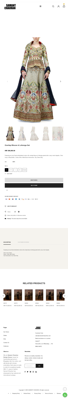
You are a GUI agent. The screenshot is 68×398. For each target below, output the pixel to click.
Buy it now (34, 185)
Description (7, 242)
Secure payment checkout (11, 196)
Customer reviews (23, 242)
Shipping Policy (16, 393)
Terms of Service (49, 393)
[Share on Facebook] (15, 212)
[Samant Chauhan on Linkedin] (36, 372)
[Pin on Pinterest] (19, 212)
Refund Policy (27, 393)
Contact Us (6, 342)
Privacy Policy (37, 393)
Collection (5, 346)
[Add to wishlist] (7, 190)
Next (60, 81)
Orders (5, 335)
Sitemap (59, 393)
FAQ (4, 339)
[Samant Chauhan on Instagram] (33, 372)
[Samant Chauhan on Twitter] (27, 372)
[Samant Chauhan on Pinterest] (30, 372)
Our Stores (6, 332)
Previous (7, 81)
